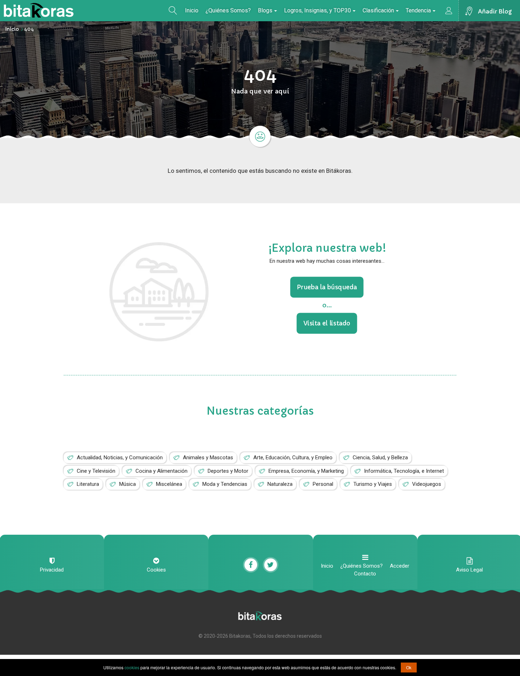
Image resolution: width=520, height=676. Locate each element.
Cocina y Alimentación (161, 471)
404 (29, 29)
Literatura (88, 484)
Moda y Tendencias (224, 484)
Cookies (156, 570)
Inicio (191, 10)
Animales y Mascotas (208, 457)
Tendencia (418, 10)
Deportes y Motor (228, 471)
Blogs (265, 10)
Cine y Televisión (96, 471)
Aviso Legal (469, 570)
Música (127, 484)
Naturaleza (280, 484)
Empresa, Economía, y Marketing (306, 471)
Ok (408, 667)
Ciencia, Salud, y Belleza (380, 457)
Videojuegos (426, 484)
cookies (132, 667)
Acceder (399, 566)
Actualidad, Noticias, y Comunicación (120, 457)
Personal (323, 484)
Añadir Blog (495, 11)
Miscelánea (169, 484)
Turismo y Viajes (372, 484)
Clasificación (378, 10)
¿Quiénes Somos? (228, 10)
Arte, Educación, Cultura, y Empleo (293, 457)
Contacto (365, 573)
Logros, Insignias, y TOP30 (317, 10)
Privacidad (52, 570)
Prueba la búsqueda (327, 287)
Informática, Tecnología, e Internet (404, 471)
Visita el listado (327, 323)
